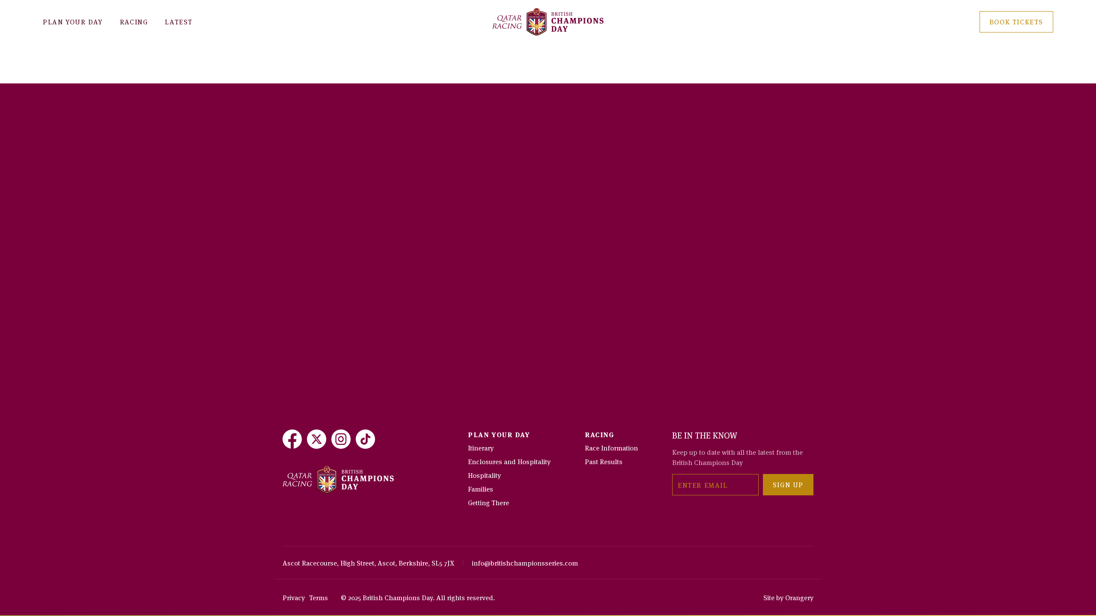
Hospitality (484, 475)
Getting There (488, 502)
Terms (318, 597)
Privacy (294, 597)
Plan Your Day (73, 21)
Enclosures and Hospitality (509, 461)
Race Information (611, 447)
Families (480, 488)
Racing (134, 21)
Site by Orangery (788, 597)
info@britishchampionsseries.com (525, 562)
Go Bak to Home (324, 79)
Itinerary (481, 447)
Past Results (603, 461)
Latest (179, 21)
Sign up (788, 484)
